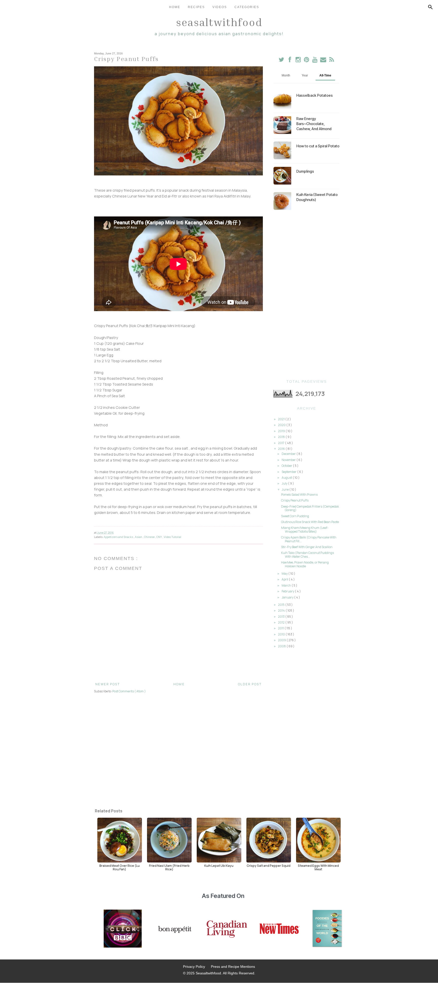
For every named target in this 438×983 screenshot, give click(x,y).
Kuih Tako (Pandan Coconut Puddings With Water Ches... (307, 554)
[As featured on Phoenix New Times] (279, 929)
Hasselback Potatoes (314, 95)
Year (305, 75)
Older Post (250, 684)
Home (174, 7)
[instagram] (298, 60)
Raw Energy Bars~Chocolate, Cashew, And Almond (314, 123)
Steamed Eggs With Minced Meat (318, 867)
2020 (282, 425)
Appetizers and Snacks (119, 537)
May (285, 573)
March (286, 585)
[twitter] (281, 60)
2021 (281, 419)
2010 (281, 634)
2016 (281, 449)
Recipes (196, 7)
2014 (281, 610)
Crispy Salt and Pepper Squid (268, 866)
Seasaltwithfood (219, 22)
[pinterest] (307, 60)
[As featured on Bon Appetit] (174, 929)
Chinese (149, 537)
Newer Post (107, 684)
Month (286, 75)
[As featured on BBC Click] (123, 929)
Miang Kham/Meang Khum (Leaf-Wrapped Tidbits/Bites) (304, 529)
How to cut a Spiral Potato (317, 146)
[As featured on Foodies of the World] (327, 929)
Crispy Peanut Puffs (294, 500)
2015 (281, 605)
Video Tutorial (172, 537)
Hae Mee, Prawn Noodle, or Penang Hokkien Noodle (305, 564)
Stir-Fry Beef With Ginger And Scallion (307, 547)
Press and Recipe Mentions (233, 967)
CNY (159, 537)
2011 (281, 628)
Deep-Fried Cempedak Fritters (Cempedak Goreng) (310, 508)
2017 (281, 443)
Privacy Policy (194, 967)
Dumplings (305, 171)
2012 (281, 622)
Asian (139, 537)
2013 (281, 616)
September (289, 472)
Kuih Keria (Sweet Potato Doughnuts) (317, 197)
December (289, 454)
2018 (281, 437)
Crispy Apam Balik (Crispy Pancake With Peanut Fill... (308, 539)
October (287, 466)
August (287, 477)
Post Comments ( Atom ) (129, 691)
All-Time (325, 75)
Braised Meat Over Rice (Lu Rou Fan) (119, 867)
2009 (282, 640)
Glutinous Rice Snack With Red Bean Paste (310, 522)
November (289, 460)
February (288, 591)
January (288, 597)
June (285, 489)
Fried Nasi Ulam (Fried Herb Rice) (169, 867)
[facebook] (290, 60)
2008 (282, 646)
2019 (281, 431)
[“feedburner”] (332, 60)
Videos (219, 7)
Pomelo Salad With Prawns (299, 494)
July (285, 483)
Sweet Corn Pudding (295, 516)
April (285, 579)
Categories (246, 7)
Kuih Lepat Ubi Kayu (218, 866)
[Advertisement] (306, 295)
